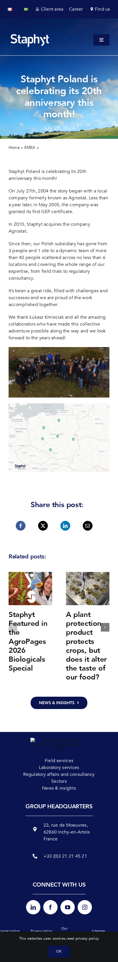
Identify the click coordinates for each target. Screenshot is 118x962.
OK (59, 951)
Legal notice (10, 931)
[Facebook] (20, 525)
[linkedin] (33, 907)
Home (14, 147)
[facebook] (50, 907)
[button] (13, 627)
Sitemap (98, 931)
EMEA (30, 147)
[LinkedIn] (65, 525)
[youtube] (67, 907)
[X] (43, 525)
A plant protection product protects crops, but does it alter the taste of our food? (86, 645)
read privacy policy (82, 938)
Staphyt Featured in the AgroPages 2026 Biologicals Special (28, 641)
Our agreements (70, 931)
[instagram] (85, 907)
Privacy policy (41, 931)
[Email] (87, 525)
